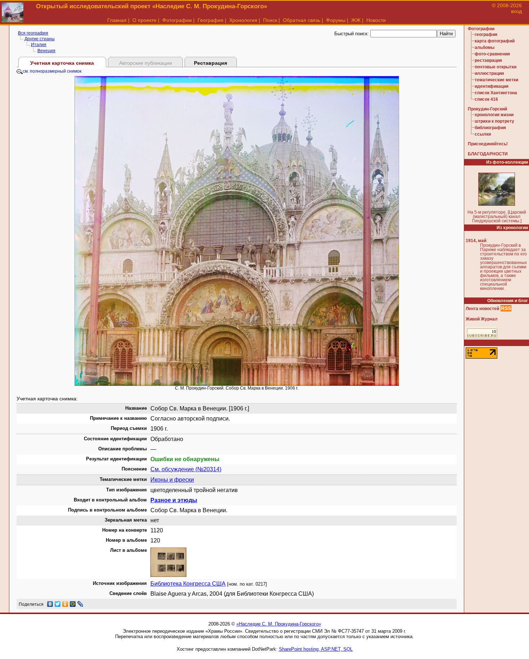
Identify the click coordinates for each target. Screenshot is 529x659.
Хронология (243, 20)
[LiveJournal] (80, 604)
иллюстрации (489, 73)
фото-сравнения (492, 54)
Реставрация (210, 63)
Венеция (46, 51)
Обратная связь (301, 20)
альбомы (484, 47)
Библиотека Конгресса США (188, 584)
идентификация (491, 86)
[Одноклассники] (65, 604)
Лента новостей (482, 308)
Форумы (335, 20)
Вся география (33, 33)
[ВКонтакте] (50, 604)
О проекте (144, 20)
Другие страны (39, 39)
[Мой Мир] (73, 604)
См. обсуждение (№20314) (185, 469)
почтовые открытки (495, 67)
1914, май (476, 240)
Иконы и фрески (172, 480)
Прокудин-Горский (487, 109)
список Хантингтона (496, 93)
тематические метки (496, 80)
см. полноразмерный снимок (52, 71)
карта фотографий (495, 41)
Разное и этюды (173, 500)
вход (516, 11)
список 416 (486, 99)
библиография (490, 128)
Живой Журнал (482, 319)
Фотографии (177, 20)
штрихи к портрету (494, 121)
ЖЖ (356, 20)
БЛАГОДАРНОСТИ (488, 154)
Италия (38, 44)
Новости (376, 20)
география (486, 34)
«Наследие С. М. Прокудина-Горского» (278, 624)
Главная (117, 20)
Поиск (270, 20)
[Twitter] (58, 604)
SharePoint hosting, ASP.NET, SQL (316, 649)
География (210, 20)
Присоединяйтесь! (488, 144)
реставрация (488, 60)
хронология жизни (494, 115)
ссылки (483, 134)
